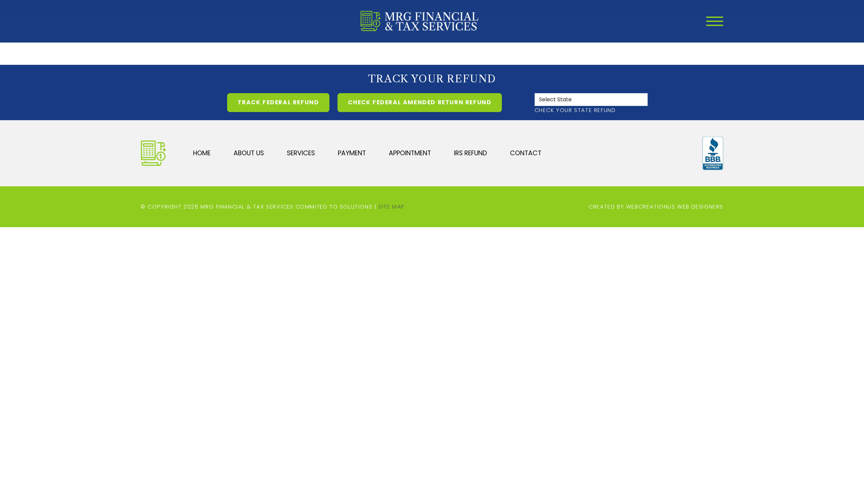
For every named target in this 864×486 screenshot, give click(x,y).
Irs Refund (470, 153)
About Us (249, 153)
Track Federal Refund (278, 102)
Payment (352, 153)
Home (202, 153)
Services (301, 153)
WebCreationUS (650, 207)
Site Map (391, 207)
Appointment (410, 153)
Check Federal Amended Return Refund (419, 102)
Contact (525, 153)
